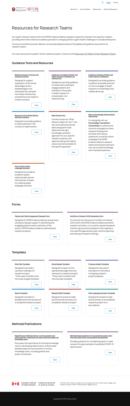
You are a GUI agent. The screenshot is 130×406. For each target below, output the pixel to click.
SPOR (89, 384)
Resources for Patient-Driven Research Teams (95, 54)
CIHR (110, 383)
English (108, 2)
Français (115, 2)
